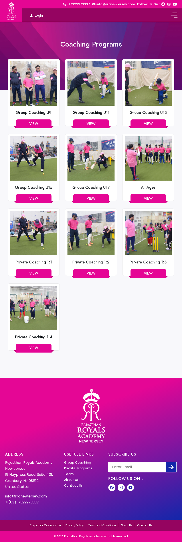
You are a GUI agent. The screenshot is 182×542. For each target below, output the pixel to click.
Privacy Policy (74, 525)
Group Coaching (77, 462)
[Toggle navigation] (174, 15)
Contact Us (73, 485)
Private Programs (78, 468)
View (33, 123)
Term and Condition (102, 525)
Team (69, 474)
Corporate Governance (45, 525)
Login (38, 15)
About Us (71, 480)
